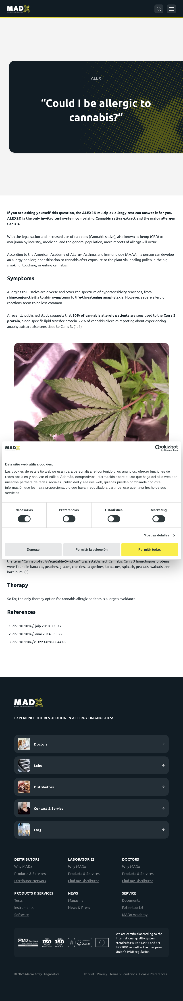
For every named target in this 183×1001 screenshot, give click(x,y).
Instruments (23, 907)
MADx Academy (135, 914)
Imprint (89, 974)
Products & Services (30, 873)
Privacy (102, 974)
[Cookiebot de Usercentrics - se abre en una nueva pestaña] (158, 448)
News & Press (79, 907)
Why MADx (23, 866)
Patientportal (132, 907)
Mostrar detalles (156, 535)
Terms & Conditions (123, 974)
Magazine (75, 900)
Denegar (33, 549)
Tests (18, 900)
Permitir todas (149, 549)
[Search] (158, 8)
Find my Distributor (83, 880)
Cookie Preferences (153, 974)
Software (21, 914)
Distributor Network (30, 880)
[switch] (69, 518)
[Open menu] (171, 8)
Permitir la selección (91, 549)
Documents (131, 900)
